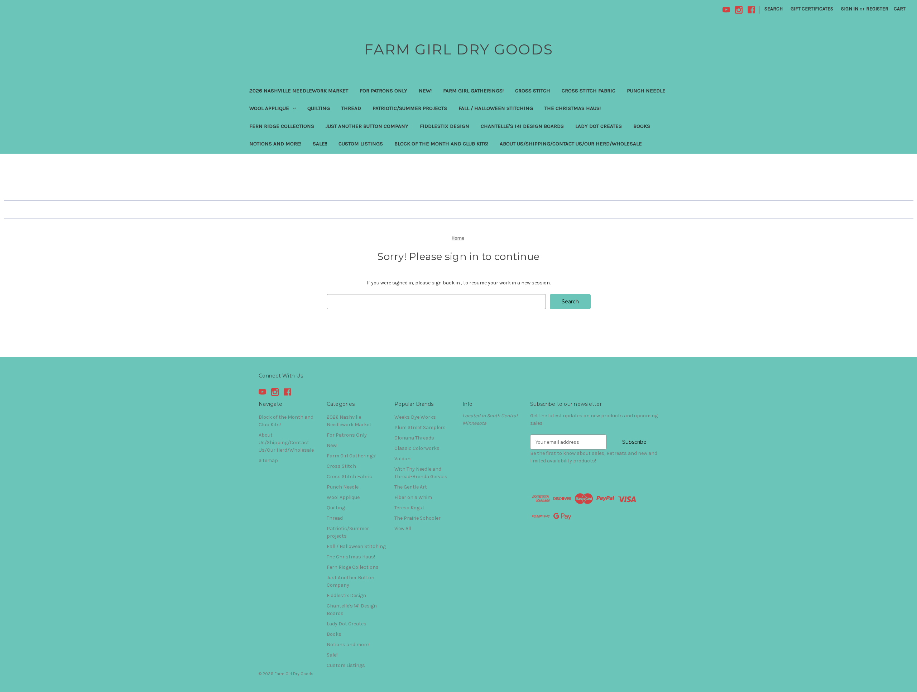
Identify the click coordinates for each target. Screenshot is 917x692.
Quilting (318, 108)
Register (877, 9)
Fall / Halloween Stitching (495, 108)
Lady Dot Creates (598, 126)
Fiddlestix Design (444, 126)
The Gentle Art (410, 487)
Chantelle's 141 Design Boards (522, 126)
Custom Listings (361, 143)
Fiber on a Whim (413, 497)
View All (402, 528)
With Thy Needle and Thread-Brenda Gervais (420, 473)
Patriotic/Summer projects (410, 108)
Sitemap (268, 460)
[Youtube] (726, 10)
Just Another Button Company (367, 126)
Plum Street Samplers (420, 427)
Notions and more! (275, 143)
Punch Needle (646, 90)
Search (773, 9)
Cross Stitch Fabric (588, 90)
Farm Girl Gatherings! (473, 90)
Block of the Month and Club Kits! (441, 143)
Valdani (403, 459)
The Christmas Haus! (572, 108)
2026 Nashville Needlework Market (298, 90)
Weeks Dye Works (415, 417)
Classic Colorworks (417, 448)
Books (641, 126)
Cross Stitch (532, 90)
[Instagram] (739, 10)
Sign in (849, 9)
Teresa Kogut (409, 508)
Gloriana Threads (414, 438)
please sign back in (437, 283)
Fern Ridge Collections (281, 126)
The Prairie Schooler (417, 518)
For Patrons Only (383, 90)
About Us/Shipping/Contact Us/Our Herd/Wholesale (571, 143)
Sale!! (320, 143)
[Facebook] (751, 10)
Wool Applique (269, 108)
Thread (351, 108)
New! (425, 90)
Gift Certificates (812, 9)
